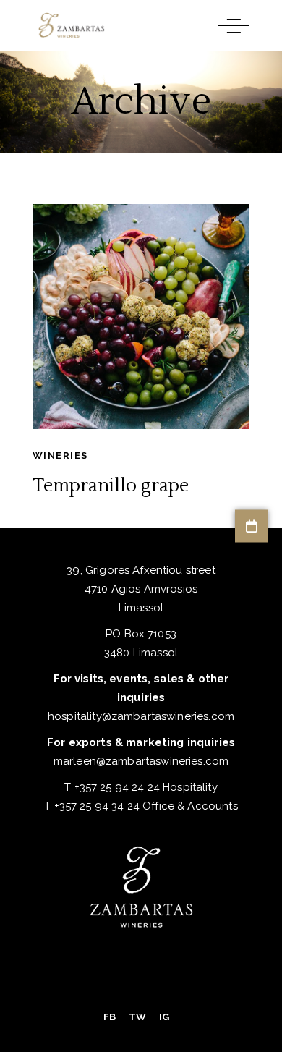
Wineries (60, 455)
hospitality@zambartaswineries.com (141, 716)
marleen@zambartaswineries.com (141, 761)
